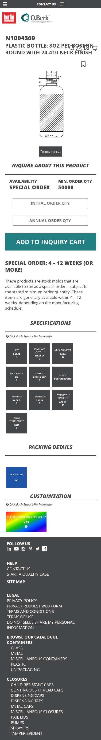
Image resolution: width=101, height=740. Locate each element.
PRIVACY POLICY (22, 600)
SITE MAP (16, 581)
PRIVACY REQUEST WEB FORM (34, 606)
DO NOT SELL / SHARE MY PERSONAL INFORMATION (41, 624)
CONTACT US (46, 4)
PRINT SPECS (52, 152)
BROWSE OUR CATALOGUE (32, 637)
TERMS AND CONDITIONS (30, 611)
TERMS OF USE (20, 616)
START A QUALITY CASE (28, 574)
